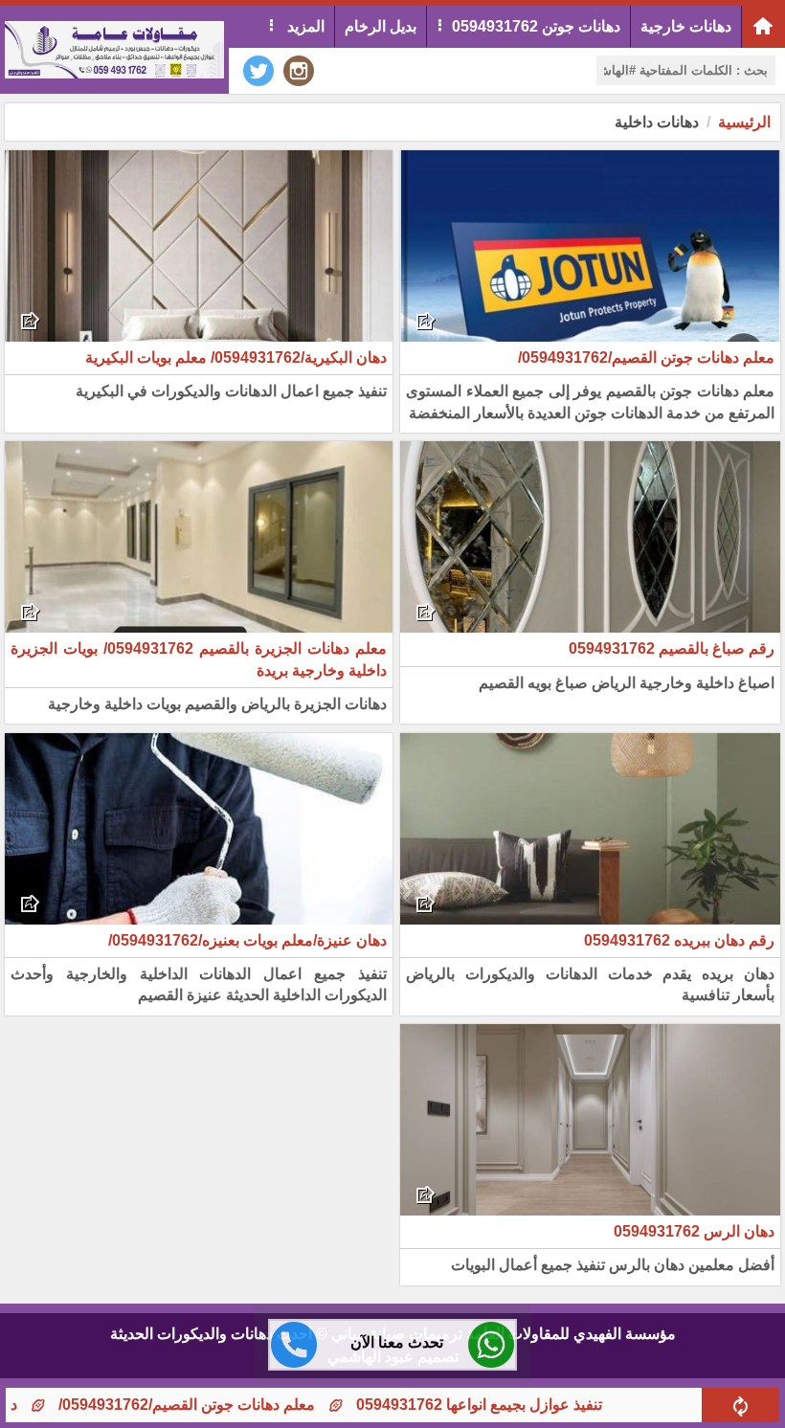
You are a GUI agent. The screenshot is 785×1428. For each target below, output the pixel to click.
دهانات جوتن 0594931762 (536, 26)
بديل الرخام (380, 26)
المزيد (304, 26)
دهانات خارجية (685, 26)
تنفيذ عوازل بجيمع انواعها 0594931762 (527, 1404)
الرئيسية (744, 122)
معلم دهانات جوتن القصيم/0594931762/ (234, 1404)
